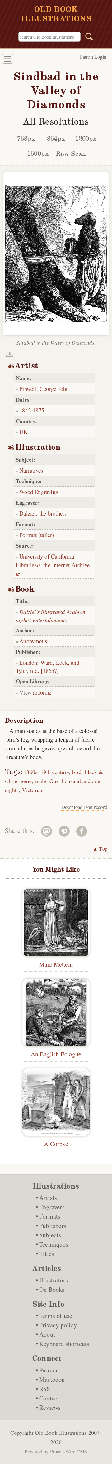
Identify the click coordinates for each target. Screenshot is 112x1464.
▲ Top (100, 848)
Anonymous (33, 641)
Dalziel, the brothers (43, 513)
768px (26, 139)
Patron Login (93, 56)
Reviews (50, 1407)
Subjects (50, 1235)
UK (23, 431)
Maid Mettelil (56, 964)
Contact (49, 1398)
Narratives (31, 470)
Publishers (52, 1225)
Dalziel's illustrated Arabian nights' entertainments (50, 616)
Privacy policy (58, 1325)
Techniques (53, 1244)
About (47, 1334)
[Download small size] (9, 354)
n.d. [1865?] (44, 670)
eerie (26, 781)
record (40, 692)
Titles (46, 1253)
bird (77, 772)
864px (56, 139)
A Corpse (56, 1143)
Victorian (33, 790)
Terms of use (55, 1315)
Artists (48, 1197)
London (28, 662)
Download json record (84, 807)
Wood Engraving (38, 492)
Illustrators (53, 1280)
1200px (85, 139)
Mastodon (52, 1379)
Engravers (52, 1207)
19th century (55, 772)
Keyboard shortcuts (64, 1343)
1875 (38, 410)
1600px (38, 154)
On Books (52, 1289)
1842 (25, 410)
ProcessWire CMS (68, 1451)
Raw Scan (71, 154)
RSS (44, 1389)
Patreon (49, 1370)
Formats (49, 1216)
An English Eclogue (56, 1054)
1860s (30, 772)
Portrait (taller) (36, 535)
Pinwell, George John (44, 388)
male (40, 781)
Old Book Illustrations (60, 1432)
